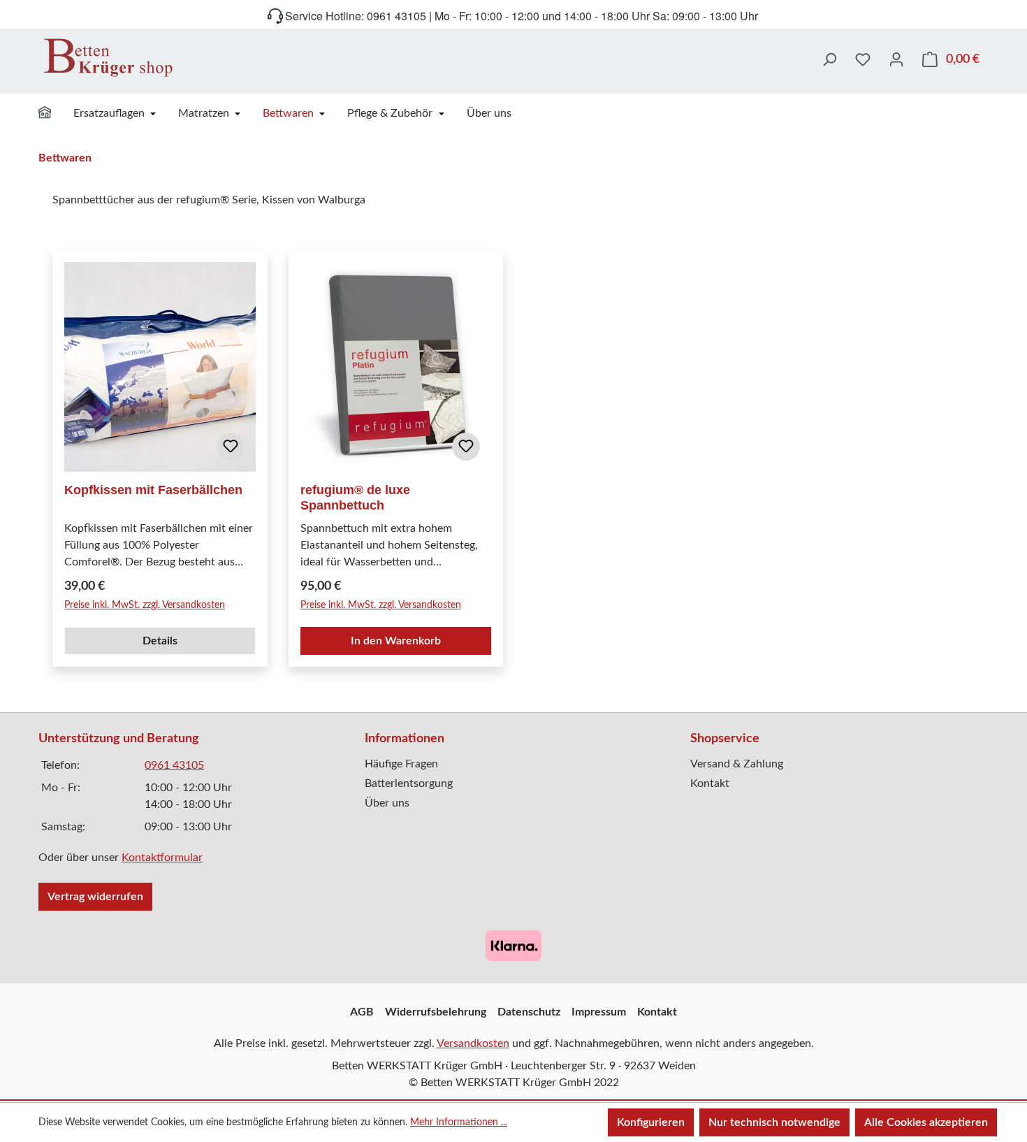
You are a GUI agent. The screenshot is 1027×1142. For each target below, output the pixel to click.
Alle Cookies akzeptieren (926, 1122)
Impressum (598, 1012)
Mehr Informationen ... (458, 1122)
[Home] (53, 114)
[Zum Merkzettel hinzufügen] (231, 447)
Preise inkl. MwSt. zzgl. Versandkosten (144, 605)
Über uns (387, 803)
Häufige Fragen (401, 763)
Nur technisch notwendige (774, 1122)
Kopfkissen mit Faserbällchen (153, 490)
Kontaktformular (162, 857)
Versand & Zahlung (736, 763)
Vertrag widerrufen (95, 896)
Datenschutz (528, 1012)
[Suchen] (829, 59)
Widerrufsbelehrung (435, 1012)
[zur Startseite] (108, 57)
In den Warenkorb (396, 640)
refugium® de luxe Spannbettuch (355, 497)
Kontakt (709, 783)
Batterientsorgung (409, 783)
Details (160, 640)
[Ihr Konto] (896, 59)
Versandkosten (473, 1043)
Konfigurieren (651, 1122)
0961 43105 (174, 765)
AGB (362, 1012)
